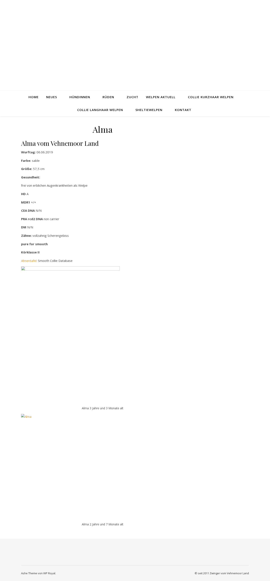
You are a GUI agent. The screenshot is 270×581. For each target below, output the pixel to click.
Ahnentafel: (29, 260)
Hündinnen (79, 97)
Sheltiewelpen (148, 110)
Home (33, 97)
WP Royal (49, 573)
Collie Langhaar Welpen (100, 110)
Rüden (108, 97)
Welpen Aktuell (161, 97)
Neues (51, 97)
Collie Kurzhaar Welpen (211, 97)
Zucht (132, 97)
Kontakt (183, 110)
